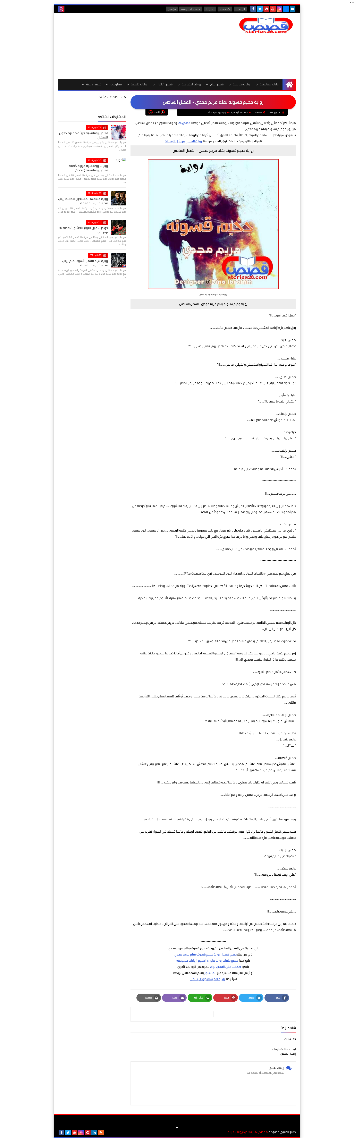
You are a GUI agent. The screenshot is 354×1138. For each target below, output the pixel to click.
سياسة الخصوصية (190, 9)
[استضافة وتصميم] (107, 1132)
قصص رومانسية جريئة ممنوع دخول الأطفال (83, 135)
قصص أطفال (164, 84)
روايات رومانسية (269, 84)
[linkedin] (292, 9)
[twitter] (260, 9)
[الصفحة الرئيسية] (289, 84)
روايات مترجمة (242, 84)
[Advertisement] (132, 46)
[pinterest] (266, 9)
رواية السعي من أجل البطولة (183, 141)
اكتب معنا (225, 9)
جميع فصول (228, 954)
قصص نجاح (217, 84)
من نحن (172, 9)
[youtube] (273, 9)
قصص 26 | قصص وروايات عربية (246, 1132)
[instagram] (279, 9)
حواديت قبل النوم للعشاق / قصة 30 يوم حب (83, 230)
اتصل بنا (210, 9)
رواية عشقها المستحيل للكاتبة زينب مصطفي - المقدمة (83, 201)
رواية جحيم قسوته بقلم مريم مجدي (197, 954)
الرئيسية (240, 9)
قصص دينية (93, 84)
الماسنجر (210, 973)
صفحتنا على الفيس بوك (225, 967)
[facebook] (253, 9)
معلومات (116, 84)
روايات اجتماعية (191, 84)
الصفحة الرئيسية (241, 112)
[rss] (101, 1132)
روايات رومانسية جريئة (217, 112)
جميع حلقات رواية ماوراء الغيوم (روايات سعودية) (207, 960)
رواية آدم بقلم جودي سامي (207, 979)
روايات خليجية (139, 84)
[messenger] (286, 9)
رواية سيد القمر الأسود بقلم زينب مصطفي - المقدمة (85, 263)
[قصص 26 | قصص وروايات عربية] (266, 25)
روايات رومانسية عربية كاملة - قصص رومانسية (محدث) (87, 168)
